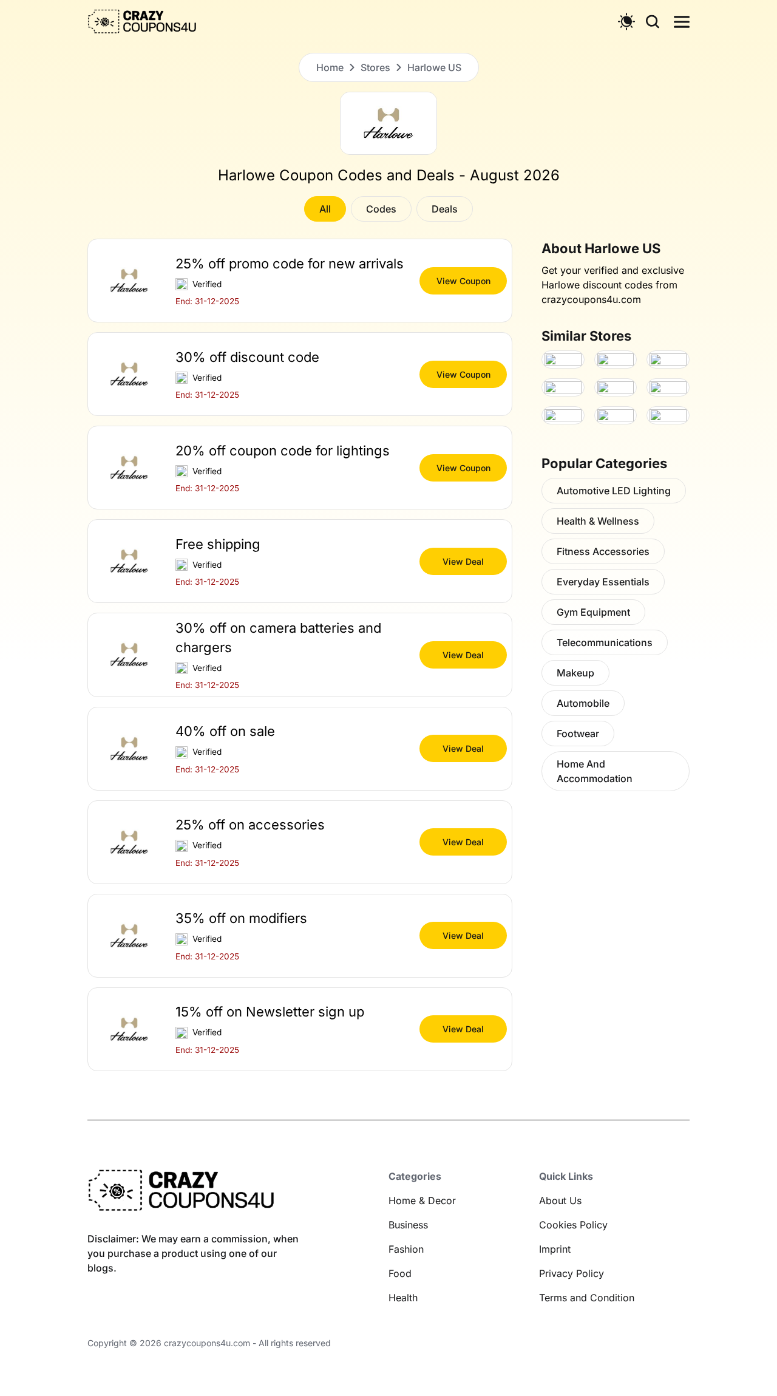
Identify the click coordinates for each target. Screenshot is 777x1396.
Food (400, 1273)
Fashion (406, 1249)
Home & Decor (422, 1200)
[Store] (563, 359)
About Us (560, 1200)
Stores (375, 67)
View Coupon (463, 281)
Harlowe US (434, 67)
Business (408, 1225)
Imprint (555, 1249)
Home (330, 67)
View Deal (463, 561)
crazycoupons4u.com (207, 1343)
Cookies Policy (573, 1225)
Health (403, 1298)
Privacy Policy (571, 1273)
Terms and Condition (586, 1298)
